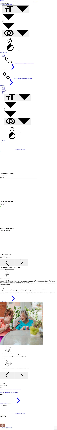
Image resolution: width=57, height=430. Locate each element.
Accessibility (7, 427)
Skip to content (2, 0)
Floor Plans (3, 54)
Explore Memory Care (3, 301)
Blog (11, 4)
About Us (3, 56)
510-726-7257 (24, 63)
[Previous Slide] (7, 262)
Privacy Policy (4, 140)
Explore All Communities (3, 4)
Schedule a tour (2, 85)
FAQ (12, 4)
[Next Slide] (21, 262)
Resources (8, 4)
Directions (6, 403)
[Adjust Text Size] (15, 9)
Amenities (3, 55)
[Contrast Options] (15, 33)
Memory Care (4, 53)
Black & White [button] (19, 50)
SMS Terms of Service (5, 428)
